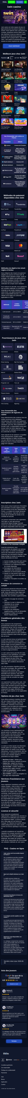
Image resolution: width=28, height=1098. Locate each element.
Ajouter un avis (14, 984)
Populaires (4, 57)
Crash (17, 57)
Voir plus (14, 1041)
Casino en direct (11, 57)
